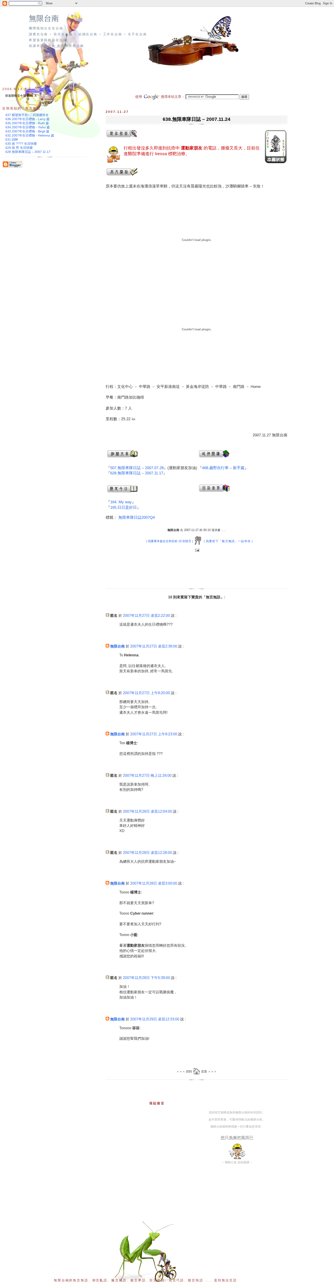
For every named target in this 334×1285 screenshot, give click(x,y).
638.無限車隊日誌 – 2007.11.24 (196, 119)
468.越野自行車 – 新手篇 (223, 468)
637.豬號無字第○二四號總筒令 (27, 115)
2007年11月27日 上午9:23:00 (153, 734)
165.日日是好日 (123, 507)
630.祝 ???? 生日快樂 (21, 143)
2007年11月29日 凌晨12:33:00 (154, 1019)
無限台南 (44, 18)
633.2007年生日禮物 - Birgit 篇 (27, 131)
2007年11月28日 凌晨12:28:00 (147, 853)
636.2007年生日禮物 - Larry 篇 (27, 119)
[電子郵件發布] (196, 550)
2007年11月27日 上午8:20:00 (146, 693)
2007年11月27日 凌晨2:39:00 (153, 646)
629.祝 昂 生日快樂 (19, 147)
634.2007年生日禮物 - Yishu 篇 (27, 127)
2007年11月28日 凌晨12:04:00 (147, 811)
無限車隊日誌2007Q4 (136, 517)
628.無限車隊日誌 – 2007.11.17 (136, 473)
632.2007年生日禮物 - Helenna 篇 (29, 135)
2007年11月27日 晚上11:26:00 (147, 775)
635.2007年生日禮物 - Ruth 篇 (27, 123)
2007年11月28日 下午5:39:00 (146, 978)
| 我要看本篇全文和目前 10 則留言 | (169, 541)
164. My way (121, 502)
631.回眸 (11, 139)
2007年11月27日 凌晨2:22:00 (146, 615)
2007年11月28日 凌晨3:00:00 (153, 883)
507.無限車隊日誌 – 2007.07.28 (137, 468)
